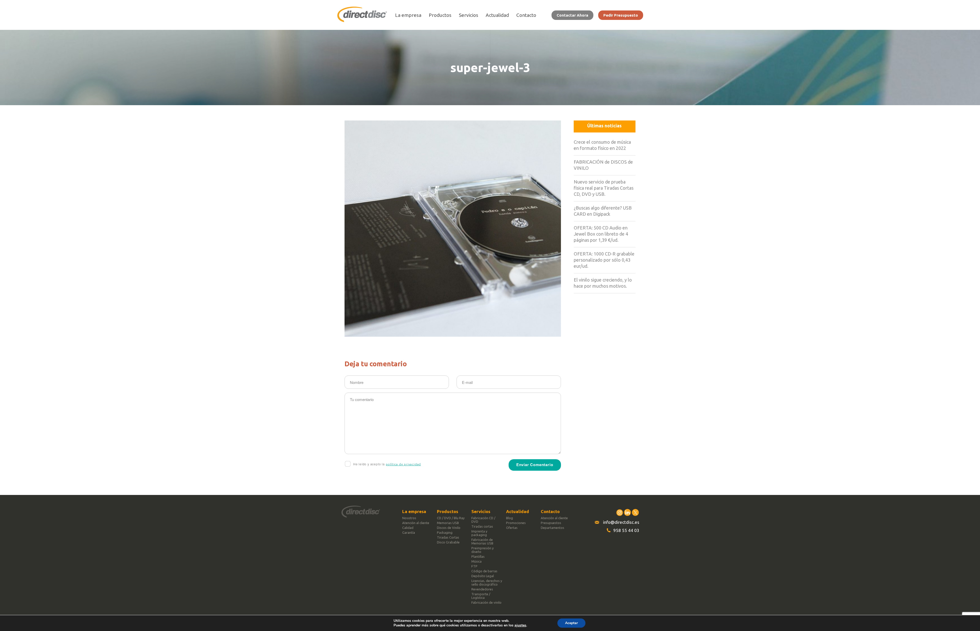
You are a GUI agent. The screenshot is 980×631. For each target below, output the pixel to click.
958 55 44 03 (626, 530)
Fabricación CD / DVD (483, 519)
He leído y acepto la (386, 464)
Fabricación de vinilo (486, 602)
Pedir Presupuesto (620, 15)
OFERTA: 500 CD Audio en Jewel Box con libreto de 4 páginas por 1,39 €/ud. (601, 233)
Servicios (468, 15)
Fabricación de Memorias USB (482, 541)
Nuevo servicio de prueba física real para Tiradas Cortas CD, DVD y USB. (603, 188)
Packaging (444, 532)
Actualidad (497, 15)
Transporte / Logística (480, 595)
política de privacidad (403, 464)
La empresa (408, 15)
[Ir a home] (362, 20)
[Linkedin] (627, 512)
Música (476, 561)
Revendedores (482, 589)
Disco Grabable (448, 542)
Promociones (516, 523)
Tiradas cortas (482, 526)
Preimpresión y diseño (482, 549)
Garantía (408, 532)
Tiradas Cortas (448, 537)
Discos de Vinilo (448, 527)
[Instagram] (619, 512)
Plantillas (478, 556)
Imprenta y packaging (479, 533)
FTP (474, 566)
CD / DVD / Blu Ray (450, 518)
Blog (509, 518)
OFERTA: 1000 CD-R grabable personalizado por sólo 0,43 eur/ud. (604, 260)
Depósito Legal (482, 576)
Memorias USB (448, 523)
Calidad (407, 527)
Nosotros (409, 518)
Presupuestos (551, 523)
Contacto (526, 15)
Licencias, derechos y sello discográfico (486, 582)
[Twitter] (635, 512)
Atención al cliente (415, 523)
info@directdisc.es (621, 522)
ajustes (520, 625)
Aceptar (571, 623)
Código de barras (484, 571)
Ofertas (512, 527)
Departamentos (552, 527)
